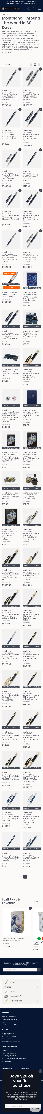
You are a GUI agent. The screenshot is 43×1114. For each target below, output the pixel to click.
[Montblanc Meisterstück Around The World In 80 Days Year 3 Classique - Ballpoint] (32, 169)
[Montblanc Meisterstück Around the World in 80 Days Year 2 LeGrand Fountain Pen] (11, 568)
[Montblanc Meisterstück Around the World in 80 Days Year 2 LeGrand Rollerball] (11, 607)
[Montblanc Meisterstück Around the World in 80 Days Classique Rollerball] (32, 850)
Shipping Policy (8, 1033)
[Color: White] (34, 938)
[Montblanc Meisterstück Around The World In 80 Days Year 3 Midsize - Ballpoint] (11, 127)
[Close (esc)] (40, 1071)
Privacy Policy (7, 1039)
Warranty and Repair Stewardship (15, 1058)
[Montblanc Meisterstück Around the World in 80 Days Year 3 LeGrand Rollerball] (11, 328)
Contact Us (6, 1050)
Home (4, 15)
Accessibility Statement (11, 1042)
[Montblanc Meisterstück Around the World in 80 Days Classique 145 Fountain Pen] (11, 809)
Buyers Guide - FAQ (9, 1025)
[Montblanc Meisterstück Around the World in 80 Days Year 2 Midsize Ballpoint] (32, 688)
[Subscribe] (38, 969)
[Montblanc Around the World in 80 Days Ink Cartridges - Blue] (11, 366)
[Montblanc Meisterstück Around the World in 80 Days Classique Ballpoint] (11, 850)
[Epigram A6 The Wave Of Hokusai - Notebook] (17, 928)
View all (37, 901)
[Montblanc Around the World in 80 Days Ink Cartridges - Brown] (11, 489)
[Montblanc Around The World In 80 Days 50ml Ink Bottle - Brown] (32, 489)
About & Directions (9, 1017)
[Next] (25, 877)
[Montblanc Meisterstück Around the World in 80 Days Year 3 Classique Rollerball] (11, 208)
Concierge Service (9, 1019)
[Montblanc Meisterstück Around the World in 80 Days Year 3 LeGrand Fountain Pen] (32, 128)
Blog (3, 1022)
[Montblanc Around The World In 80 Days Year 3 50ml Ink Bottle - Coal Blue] (32, 328)
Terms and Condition (10, 1036)
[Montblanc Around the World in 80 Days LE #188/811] (11, 288)
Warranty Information (10, 1056)
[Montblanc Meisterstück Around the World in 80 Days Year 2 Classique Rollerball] (11, 769)
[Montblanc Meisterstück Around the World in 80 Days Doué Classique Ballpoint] (11, 648)
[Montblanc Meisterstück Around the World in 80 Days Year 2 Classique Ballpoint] (11, 729)
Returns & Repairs (9, 1053)
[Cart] (34, 8)
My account (6, 1061)
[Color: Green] (39, 938)
